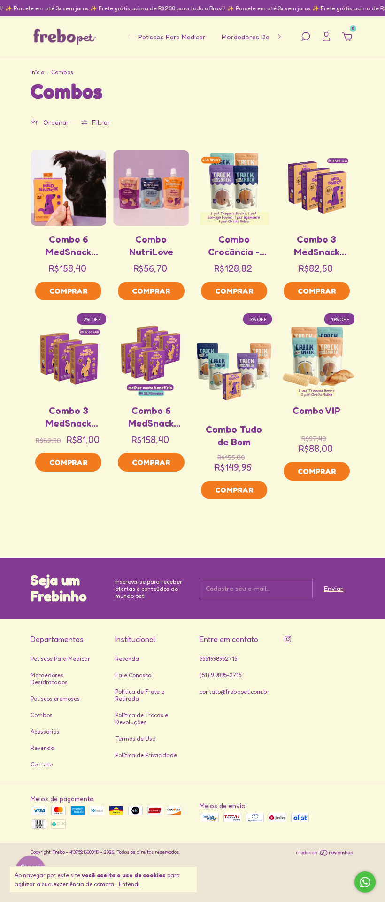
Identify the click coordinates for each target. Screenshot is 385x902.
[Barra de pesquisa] (305, 37)
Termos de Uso (135, 738)
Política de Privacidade (146, 754)
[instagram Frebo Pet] (288, 639)
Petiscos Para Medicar (172, 37)
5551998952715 (218, 658)
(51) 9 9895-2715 (220, 675)
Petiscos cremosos (55, 698)
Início (37, 72)
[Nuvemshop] (325, 853)
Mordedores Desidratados (261, 37)
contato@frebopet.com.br (235, 691)
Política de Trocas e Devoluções (141, 718)
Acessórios (45, 731)
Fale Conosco (133, 675)
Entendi (129, 883)
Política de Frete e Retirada (139, 695)
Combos (42, 715)
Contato (42, 764)
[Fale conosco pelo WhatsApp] (365, 882)
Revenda (42, 747)
